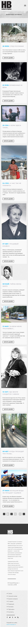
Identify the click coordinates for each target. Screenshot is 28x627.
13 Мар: (12, 328)
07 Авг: (11, 245)
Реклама (10, 606)
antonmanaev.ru (11, 624)
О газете (10, 601)
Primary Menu (25, 5)
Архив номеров (13, 599)
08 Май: (12, 285)
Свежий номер (12, 596)
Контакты (11, 612)
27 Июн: (13, 492)
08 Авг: (13, 453)
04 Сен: (12, 184)
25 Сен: (12, 127)
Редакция (11, 604)
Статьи (10, 593)
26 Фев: (13, 46)
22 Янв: (12, 86)
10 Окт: (11, 393)
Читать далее (8, 57)
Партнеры (11, 609)
